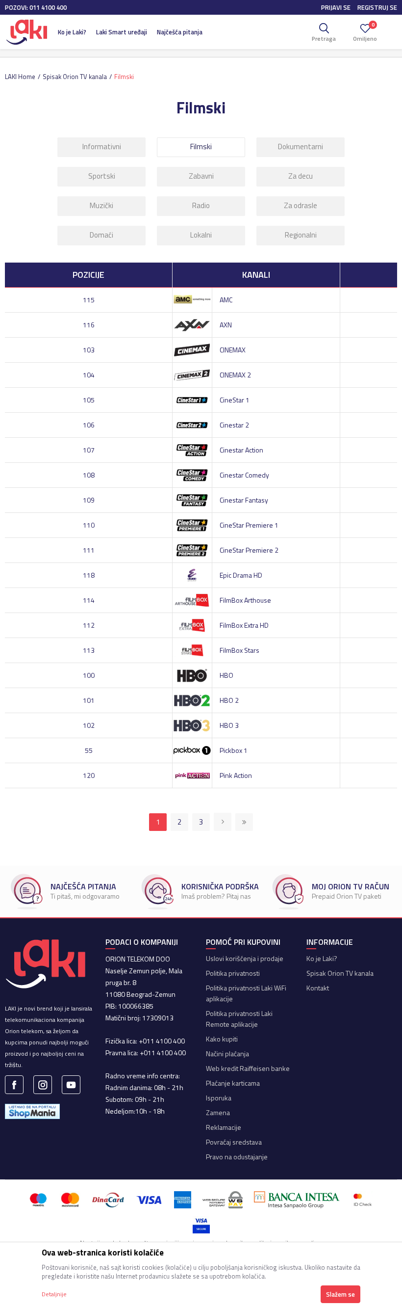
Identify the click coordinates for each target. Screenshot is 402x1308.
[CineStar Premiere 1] (192, 524)
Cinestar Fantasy (244, 500)
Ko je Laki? (321, 958)
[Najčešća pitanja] (26, 891)
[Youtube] (71, 1085)
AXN (226, 325)
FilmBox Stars (239, 650)
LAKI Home (20, 76)
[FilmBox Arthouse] (192, 599)
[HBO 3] (192, 724)
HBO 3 (229, 725)
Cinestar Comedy (244, 475)
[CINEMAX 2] (192, 374)
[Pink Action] (192, 774)
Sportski (101, 176)
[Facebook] (14, 1085)
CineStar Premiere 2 (249, 550)
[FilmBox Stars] (192, 649)
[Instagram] (42, 1085)
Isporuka (218, 1098)
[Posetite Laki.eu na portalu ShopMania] (32, 1110)
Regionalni (301, 234)
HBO (226, 675)
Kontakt (317, 988)
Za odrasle (300, 205)
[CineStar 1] (192, 399)
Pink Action (236, 775)
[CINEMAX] (192, 349)
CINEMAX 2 (235, 375)
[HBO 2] (192, 699)
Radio (201, 205)
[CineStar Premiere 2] (192, 549)
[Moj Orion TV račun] (287, 891)
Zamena (218, 1112)
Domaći (101, 234)
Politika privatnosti (233, 973)
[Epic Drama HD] (192, 574)
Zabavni (201, 176)
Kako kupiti (222, 1039)
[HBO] (192, 674)
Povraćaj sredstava (234, 1142)
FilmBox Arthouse (245, 600)
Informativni (101, 146)
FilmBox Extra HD (244, 625)
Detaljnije (54, 1294)
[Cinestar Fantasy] (192, 499)
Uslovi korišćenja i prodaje (244, 958)
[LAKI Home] (26, 32)
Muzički (101, 205)
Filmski (201, 146)
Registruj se (377, 7)
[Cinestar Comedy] (192, 474)
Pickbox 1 (234, 750)
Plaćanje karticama (233, 1083)
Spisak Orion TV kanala (75, 76)
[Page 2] (244, 822)
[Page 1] (222, 822)
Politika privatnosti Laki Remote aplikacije (239, 1018)
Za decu (300, 176)
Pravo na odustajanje (237, 1156)
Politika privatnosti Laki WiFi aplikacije (246, 993)
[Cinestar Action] (192, 449)
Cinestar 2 (234, 425)
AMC (226, 299)
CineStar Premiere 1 (249, 525)
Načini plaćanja (227, 1053)
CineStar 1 (235, 400)
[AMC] (192, 299)
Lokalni (201, 234)
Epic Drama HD (241, 575)
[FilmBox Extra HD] (192, 624)
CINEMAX (233, 350)
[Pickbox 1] (192, 749)
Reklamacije (223, 1127)
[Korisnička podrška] (157, 891)
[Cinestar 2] (192, 424)
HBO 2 (229, 700)
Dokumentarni (300, 146)
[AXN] (192, 324)
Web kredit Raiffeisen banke (248, 1068)
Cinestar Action (241, 450)
